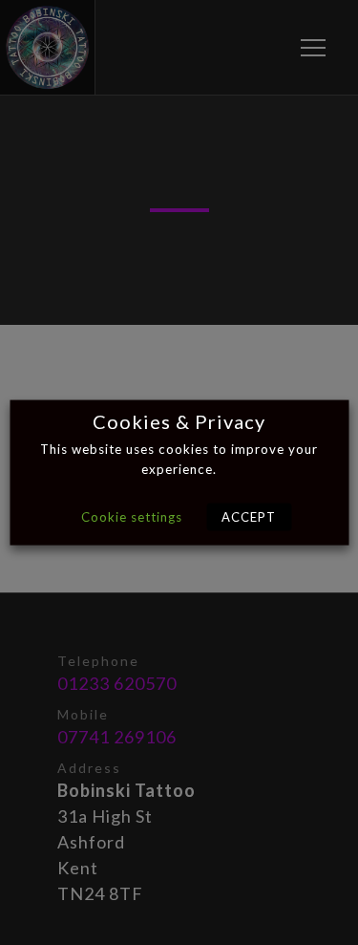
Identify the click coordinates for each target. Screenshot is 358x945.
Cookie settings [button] (131, 517)
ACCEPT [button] (248, 517)
